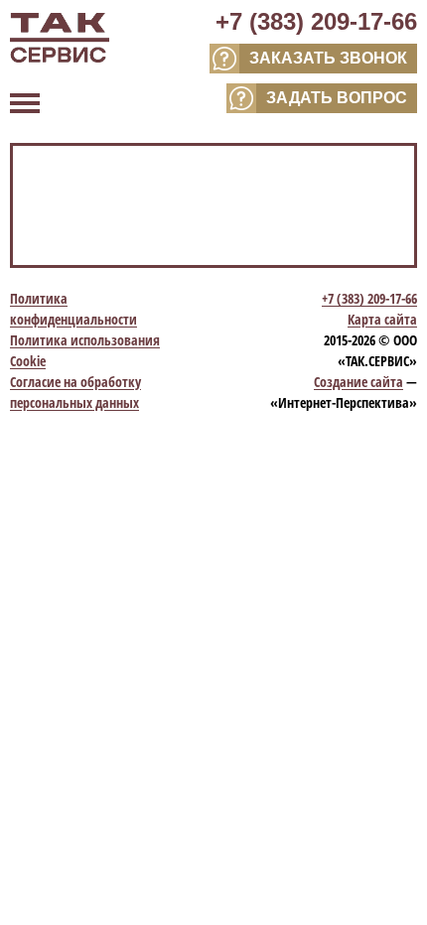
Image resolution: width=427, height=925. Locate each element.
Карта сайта (382, 319)
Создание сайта (358, 381)
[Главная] (59, 39)
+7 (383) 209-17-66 (316, 22)
